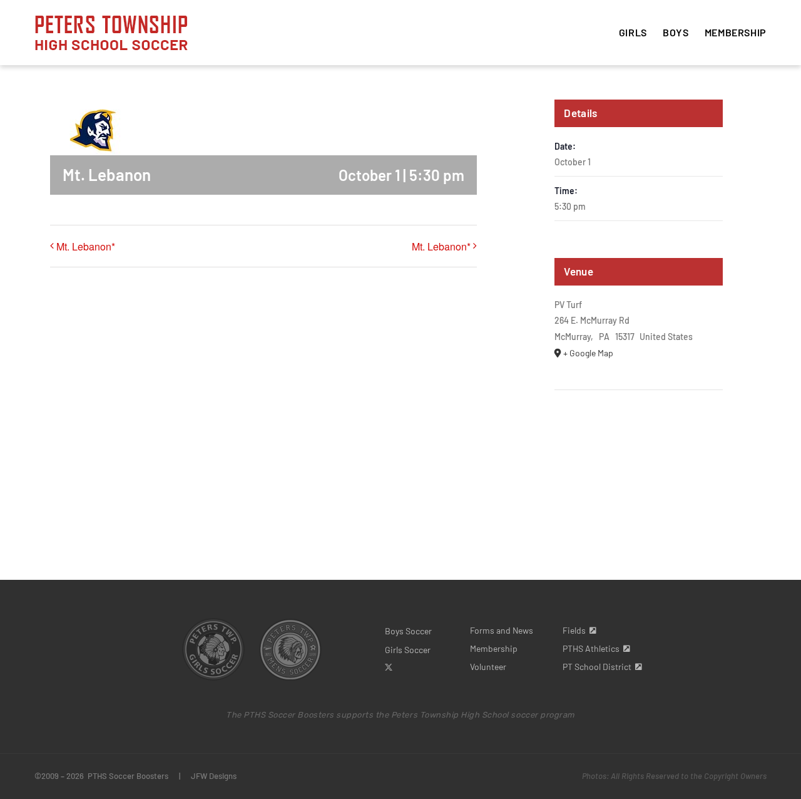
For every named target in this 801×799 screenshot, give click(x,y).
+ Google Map (588, 353)
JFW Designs (214, 776)
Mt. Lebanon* (85, 246)
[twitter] (388, 667)
